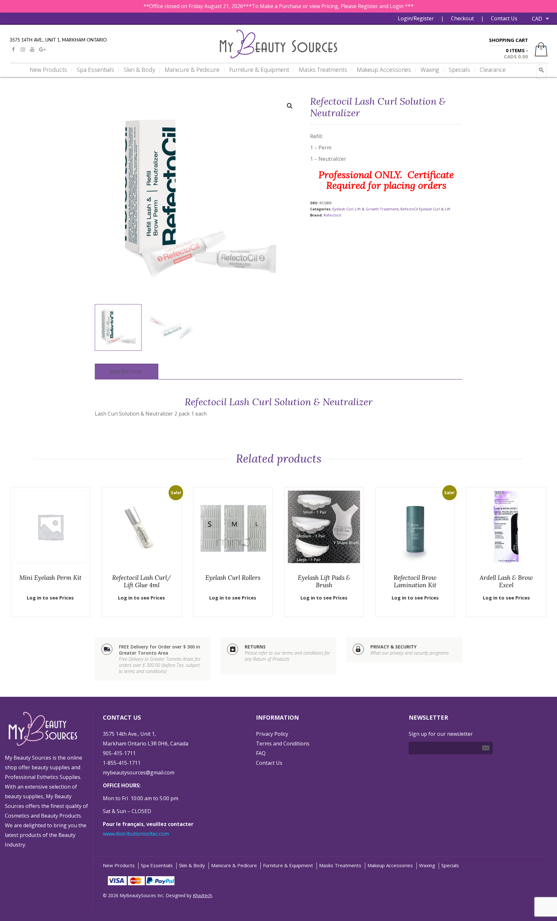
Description (126, 371)
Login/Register (416, 18)
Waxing (427, 865)
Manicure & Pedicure (234, 865)
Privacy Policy (272, 733)
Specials (450, 865)
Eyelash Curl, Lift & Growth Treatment (365, 208)
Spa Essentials (157, 865)
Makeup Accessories (390, 865)
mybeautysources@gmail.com (138, 772)
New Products (119, 865)
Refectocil (332, 215)
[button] (290, 106)
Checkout (462, 18)
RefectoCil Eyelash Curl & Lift (425, 208)
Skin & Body (192, 865)
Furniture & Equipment (288, 865)
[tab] (125, 371)
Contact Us (504, 18)
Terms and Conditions (282, 743)
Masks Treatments (340, 865)
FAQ (261, 753)
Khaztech (202, 895)
